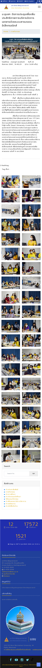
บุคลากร (13, 1)
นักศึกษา (4, 1)
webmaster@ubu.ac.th (10, 572)
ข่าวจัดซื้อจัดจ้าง (12, 506)
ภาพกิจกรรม (15, 31)
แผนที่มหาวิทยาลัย (9, 574)
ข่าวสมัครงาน (11, 504)
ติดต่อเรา (6, 576)
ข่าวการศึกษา (11, 494)
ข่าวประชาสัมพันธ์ (12, 489)
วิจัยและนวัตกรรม (12, 499)
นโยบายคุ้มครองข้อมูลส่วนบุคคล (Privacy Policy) (15, 665)
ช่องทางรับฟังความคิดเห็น (9, 599)
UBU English (30, 1)
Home (6, 31)
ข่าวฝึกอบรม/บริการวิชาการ (16, 501)
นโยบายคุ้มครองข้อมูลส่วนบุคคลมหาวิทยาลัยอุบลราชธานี (18, 588)
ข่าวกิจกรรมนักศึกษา (13, 496)
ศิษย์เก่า (20, 1)
